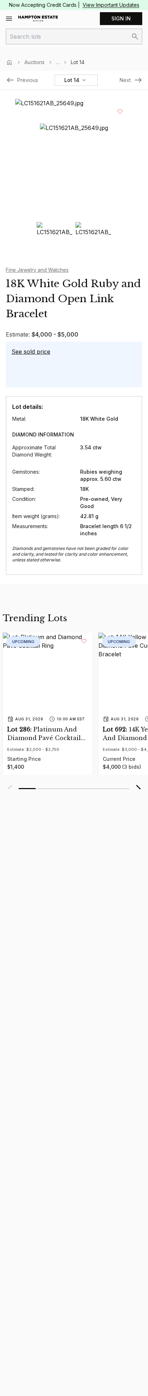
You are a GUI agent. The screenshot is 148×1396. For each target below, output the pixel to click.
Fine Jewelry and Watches (37, 270)
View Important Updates (111, 5)
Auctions (34, 62)
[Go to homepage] (38, 18)
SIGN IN (121, 18)
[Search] (135, 36)
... (57, 62)
